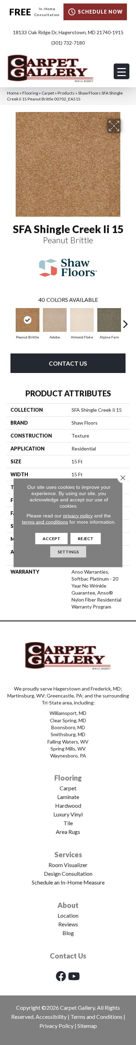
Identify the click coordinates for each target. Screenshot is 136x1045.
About (68, 905)
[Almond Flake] (82, 320)
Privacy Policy (56, 1025)
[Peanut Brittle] (27, 320)
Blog (68, 933)
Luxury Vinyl (68, 814)
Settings (68, 551)
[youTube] (74, 976)
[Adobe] (54, 320)
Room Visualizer (68, 864)
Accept (51, 538)
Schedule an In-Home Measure (68, 882)
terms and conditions (45, 521)
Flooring (30, 93)
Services (68, 854)
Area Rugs (68, 831)
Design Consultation (68, 873)
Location (68, 915)
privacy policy (78, 515)
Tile (68, 823)
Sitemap (87, 1025)
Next (125, 320)
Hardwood (68, 805)
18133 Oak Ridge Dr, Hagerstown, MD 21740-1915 (68, 32)
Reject (85, 538)
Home (13, 93)
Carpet (47, 93)
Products (66, 93)
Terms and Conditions (96, 1016)
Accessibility (51, 1016)
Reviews (68, 924)
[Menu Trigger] (121, 71)
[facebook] (61, 976)
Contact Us (68, 363)
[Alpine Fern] (109, 320)
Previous (10, 320)
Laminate (68, 796)
